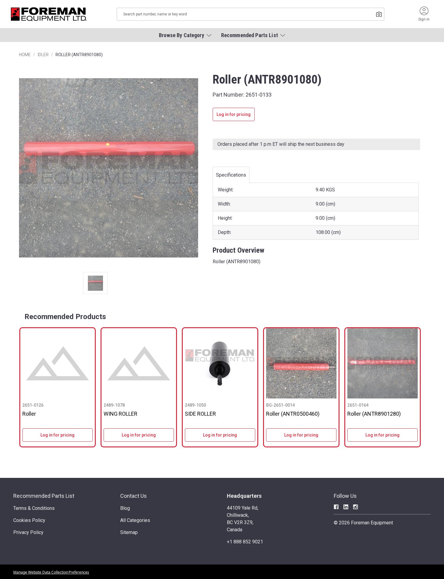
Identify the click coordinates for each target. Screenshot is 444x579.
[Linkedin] (345, 506)
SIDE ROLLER (200, 414)
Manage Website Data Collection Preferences (51, 572)
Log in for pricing (234, 114)
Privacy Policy (28, 532)
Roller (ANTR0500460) (293, 414)
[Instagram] (355, 506)
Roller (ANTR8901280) (374, 414)
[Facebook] (336, 506)
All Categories (135, 520)
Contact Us (133, 496)
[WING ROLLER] (139, 363)
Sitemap (129, 532)
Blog (125, 508)
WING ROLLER (120, 414)
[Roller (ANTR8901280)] (382, 363)
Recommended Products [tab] (65, 316)
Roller (29, 414)
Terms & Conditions (34, 508)
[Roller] (57, 363)
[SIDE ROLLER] (220, 363)
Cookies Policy (29, 520)
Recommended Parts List (43, 496)
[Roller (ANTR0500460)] (301, 363)
